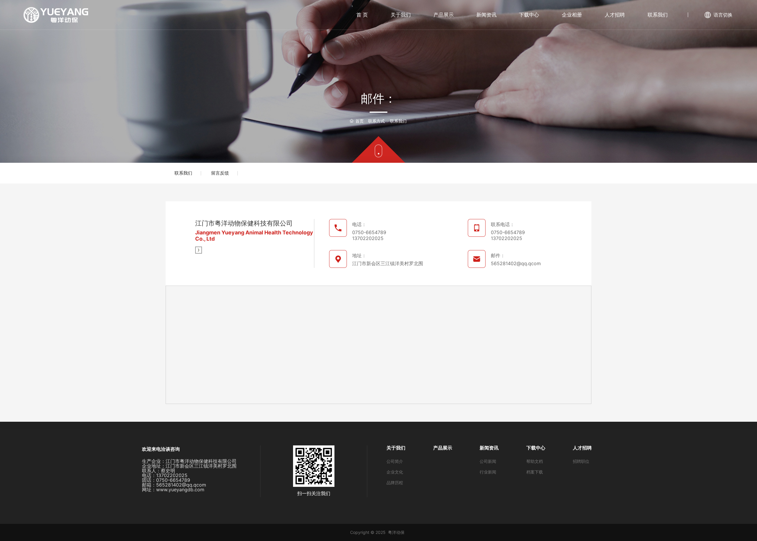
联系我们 (183, 173)
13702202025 (368, 238)
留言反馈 (220, 173)
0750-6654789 (369, 232)
